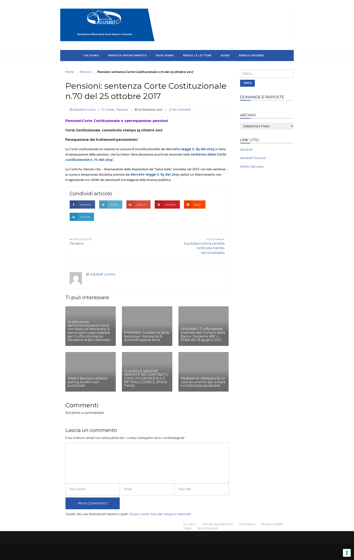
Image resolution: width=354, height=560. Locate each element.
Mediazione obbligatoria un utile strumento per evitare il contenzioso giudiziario (203, 381)
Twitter (113, 205)
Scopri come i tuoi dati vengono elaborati (160, 514)
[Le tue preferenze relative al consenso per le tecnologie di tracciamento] (347, 553)
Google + (141, 205)
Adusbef (246, 149)
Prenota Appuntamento (127, 55)
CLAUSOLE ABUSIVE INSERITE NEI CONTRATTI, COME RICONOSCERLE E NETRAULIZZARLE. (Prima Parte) (146, 378)
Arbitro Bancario (252, 166)
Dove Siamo (165, 55)
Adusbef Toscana (253, 158)
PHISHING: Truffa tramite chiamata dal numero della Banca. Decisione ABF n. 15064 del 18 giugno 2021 (203, 334)
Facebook (85, 205)
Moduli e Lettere (197, 55)
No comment (181, 109)
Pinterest (170, 205)
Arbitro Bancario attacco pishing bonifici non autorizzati (87, 381)
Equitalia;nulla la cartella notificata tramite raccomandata (204, 248)
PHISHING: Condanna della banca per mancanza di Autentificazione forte (146, 336)
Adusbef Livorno (84, 109)
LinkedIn (85, 217)
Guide (225, 55)
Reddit (198, 205)
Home (69, 72)
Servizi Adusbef (251, 55)
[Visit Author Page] (76, 278)
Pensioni (85, 72)
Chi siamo (91, 55)
